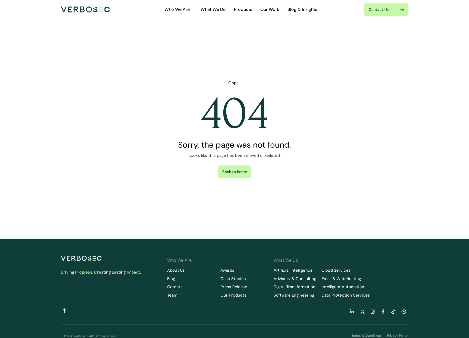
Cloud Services (336, 270)
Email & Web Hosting (341, 278)
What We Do (213, 9)
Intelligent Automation (343, 287)
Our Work (269, 9)
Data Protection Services (346, 295)
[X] (362, 311)
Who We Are (177, 9)
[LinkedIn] (352, 311)
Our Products (233, 295)
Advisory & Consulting (295, 278)
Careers (175, 287)
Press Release (233, 287)
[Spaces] (403, 311)
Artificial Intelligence (293, 270)
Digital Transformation (294, 287)
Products (243, 9)
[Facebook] (383, 311)
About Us (176, 270)
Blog (171, 278)
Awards (227, 270)
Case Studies (233, 278)
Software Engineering (294, 295)
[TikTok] (393, 311)
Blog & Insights (302, 9)
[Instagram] (372, 311)
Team (172, 295)
